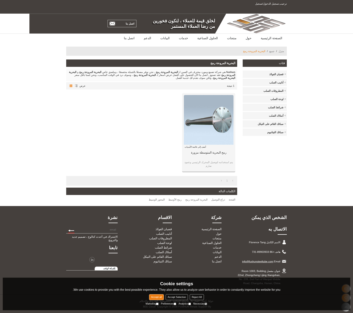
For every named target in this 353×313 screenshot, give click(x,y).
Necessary (199, 303)
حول (249, 38)
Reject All (197, 297)
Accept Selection (177, 297)
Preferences (167, 303)
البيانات (165, 38)
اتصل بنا (130, 23)
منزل (281, 51)
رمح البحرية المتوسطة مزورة (209, 152)
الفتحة (232, 199)
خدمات (183, 38)
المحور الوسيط (157, 199)
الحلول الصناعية (207, 38)
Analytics (183, 303)
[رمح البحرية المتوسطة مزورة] (208, 120)
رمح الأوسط (175, 199)
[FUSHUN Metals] (256, 24)
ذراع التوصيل (218, 199)
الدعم (147, 38)
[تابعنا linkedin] (92, 259)
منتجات (231, 38)
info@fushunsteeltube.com (257, 261)
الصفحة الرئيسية (271, 38)
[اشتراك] (71, 229)
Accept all (156, 297)
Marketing (151, 303)
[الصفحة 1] (232, 180)
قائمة (76, 86)
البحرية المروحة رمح (196, 199)
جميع (271, 51)
